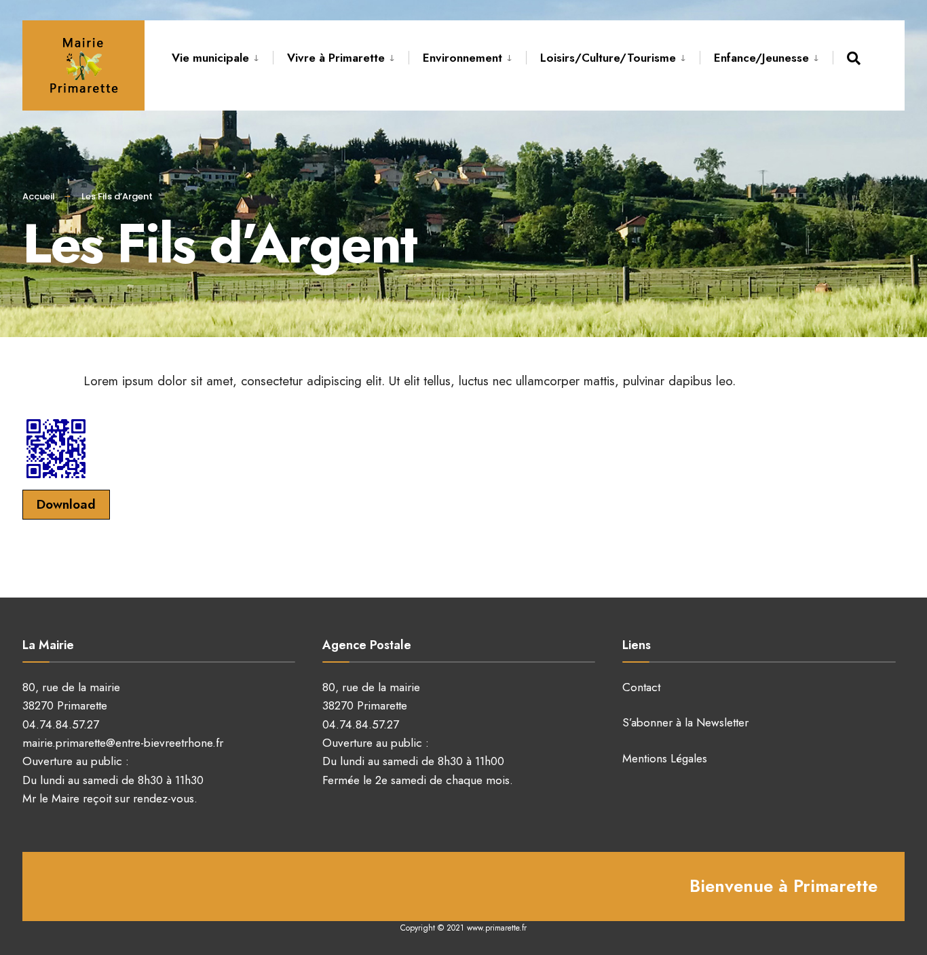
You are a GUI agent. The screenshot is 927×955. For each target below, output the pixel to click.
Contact (641, 687)
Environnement (462, 58)
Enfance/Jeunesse (761, 58)
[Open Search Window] (856, 58)
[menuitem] (222, 55)
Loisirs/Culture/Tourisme (608, 58)
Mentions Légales (664, 758)
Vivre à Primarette (336, 58)
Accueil (38, 196)
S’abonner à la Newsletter (685, 722)
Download (66, 504)
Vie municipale (210, 58)
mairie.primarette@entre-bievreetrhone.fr (122, 743)
